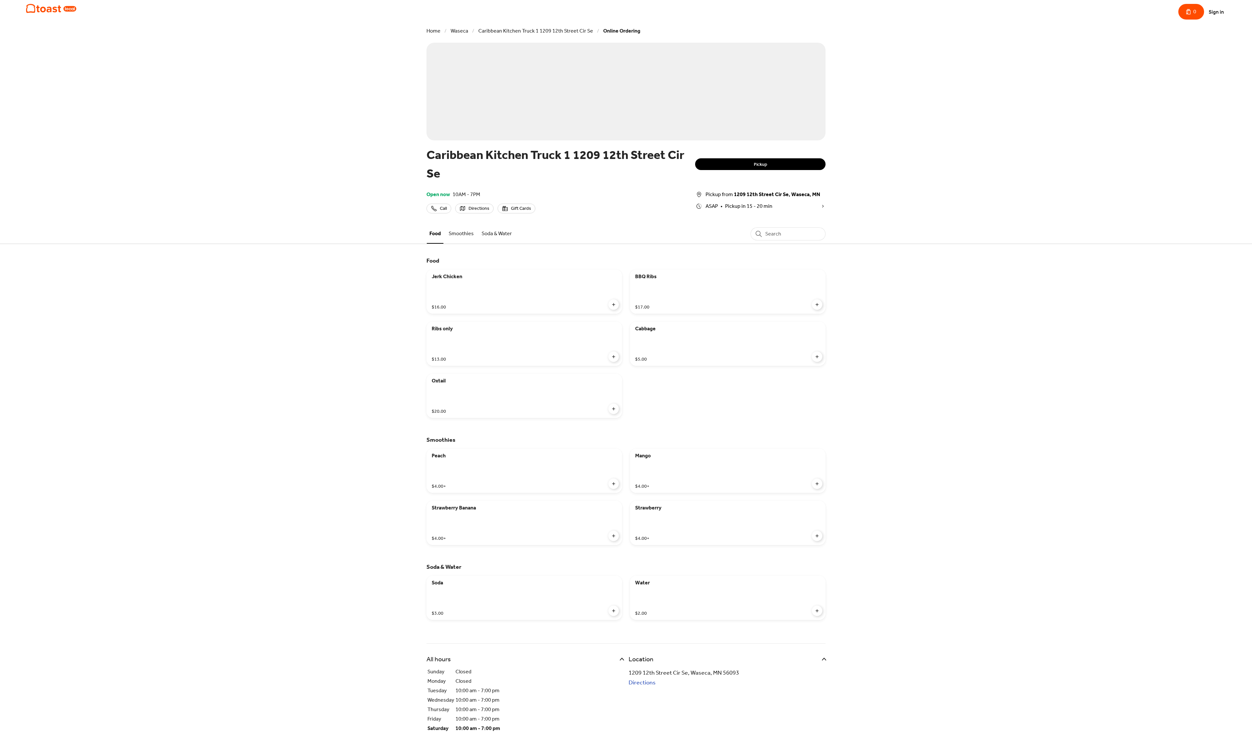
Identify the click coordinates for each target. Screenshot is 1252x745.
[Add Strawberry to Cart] (817, 536)
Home (433, 31)
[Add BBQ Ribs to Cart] (817, 304)
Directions (642, 682)
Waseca (459, 31)
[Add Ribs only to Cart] (613, 356)
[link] (435, 233)
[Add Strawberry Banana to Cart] (613, 536)
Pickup (760, 164)
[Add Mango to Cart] (817, 484)
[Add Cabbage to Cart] (817, 356)
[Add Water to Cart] (817, 611)
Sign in (1216, 12)
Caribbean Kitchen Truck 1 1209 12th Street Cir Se (535, 31)
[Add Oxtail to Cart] (613, 409)
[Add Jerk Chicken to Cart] (613, 304)
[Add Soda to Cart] (613, 611)
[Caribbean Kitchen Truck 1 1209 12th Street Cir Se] (51, 8)
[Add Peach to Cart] (613, 484)
